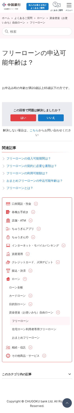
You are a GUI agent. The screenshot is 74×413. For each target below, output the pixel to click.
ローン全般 (16, 287)
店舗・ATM (19, 220)
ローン (41, 17)
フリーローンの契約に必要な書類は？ (32, 166)
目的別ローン (17, 304)
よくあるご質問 (23, 17)
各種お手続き (20, 212)
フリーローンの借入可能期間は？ (29, 158)
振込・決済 (19, 270)
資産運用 (17, 254)
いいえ (51, 117)
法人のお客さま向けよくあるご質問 (37, 6)
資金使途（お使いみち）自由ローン (31, 312)
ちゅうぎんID (20, 237)
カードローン (17, 295)
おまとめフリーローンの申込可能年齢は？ (35, 180)
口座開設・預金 (21, 203)
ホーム (6, 17)
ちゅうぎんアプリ (23, 228)
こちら (34, 130)
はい (23, 117)
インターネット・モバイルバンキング (35, 245)
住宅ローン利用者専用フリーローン (34, 329)
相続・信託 (19, 347)
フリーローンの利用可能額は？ (27, 173)
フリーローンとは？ (20, 188)
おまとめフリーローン (26, 337)
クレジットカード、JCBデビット (32, 262)
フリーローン (37, 22)
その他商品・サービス (25, 355)
